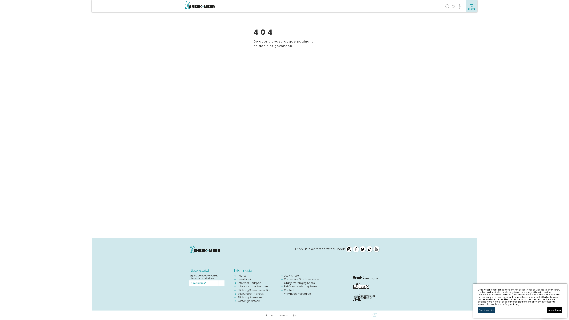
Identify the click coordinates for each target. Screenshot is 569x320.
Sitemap (270, 315)
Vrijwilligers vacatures (297, 294)
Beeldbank (244, 279)
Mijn (293, 315)
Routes (242, 275)
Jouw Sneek (291, 275)
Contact (289, 290)
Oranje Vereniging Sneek (299, 283)
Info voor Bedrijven (249, 283)
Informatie (243, 270)
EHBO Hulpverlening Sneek (300, 286)
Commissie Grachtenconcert (302, 279)
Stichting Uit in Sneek (251, 294)
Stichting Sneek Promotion (254, 290)
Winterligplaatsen (249, 301)
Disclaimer (283, 315)
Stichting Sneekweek (251, 297)
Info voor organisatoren (253, 286)
